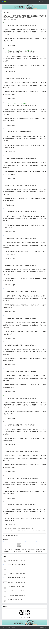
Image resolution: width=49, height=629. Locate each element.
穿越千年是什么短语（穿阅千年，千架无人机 (16, 560)
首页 (5, 12)
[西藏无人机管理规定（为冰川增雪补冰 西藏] (5, 587)
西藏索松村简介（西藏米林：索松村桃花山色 (16, 595)
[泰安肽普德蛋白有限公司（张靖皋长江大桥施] (5, 565)
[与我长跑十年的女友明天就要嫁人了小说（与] (5, 579)
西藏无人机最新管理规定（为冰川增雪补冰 (16, 590)
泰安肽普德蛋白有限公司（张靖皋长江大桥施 (16, 564)
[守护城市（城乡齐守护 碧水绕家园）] (5, 570)
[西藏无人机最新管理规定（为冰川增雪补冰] (5, 592)
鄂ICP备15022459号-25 (43, 627)
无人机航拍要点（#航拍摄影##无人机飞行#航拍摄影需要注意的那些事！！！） (18, 528)
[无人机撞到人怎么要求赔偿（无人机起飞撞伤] (5, 574)
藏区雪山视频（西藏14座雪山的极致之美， (16, 599)
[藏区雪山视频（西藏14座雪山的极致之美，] (5, 601)
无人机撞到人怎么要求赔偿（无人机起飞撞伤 (16, 573)
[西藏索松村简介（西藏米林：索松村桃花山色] (5, 596)
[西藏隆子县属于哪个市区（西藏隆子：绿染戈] (5, 583)
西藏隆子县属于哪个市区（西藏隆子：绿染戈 (16, 582)
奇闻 (8, 12)
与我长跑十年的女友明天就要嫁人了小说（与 (16, 577)
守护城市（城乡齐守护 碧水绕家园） (15, 568)
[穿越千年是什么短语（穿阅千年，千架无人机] (5, 561)
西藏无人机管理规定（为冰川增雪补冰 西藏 (16, 586)
